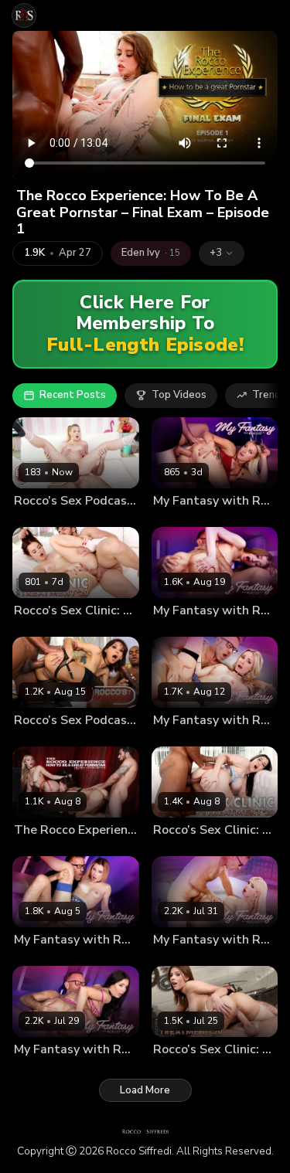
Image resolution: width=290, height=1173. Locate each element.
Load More (145, 1090)
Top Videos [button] (179, 395)
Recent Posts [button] (72, 395)
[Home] (24, 15)
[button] (221, 253)
